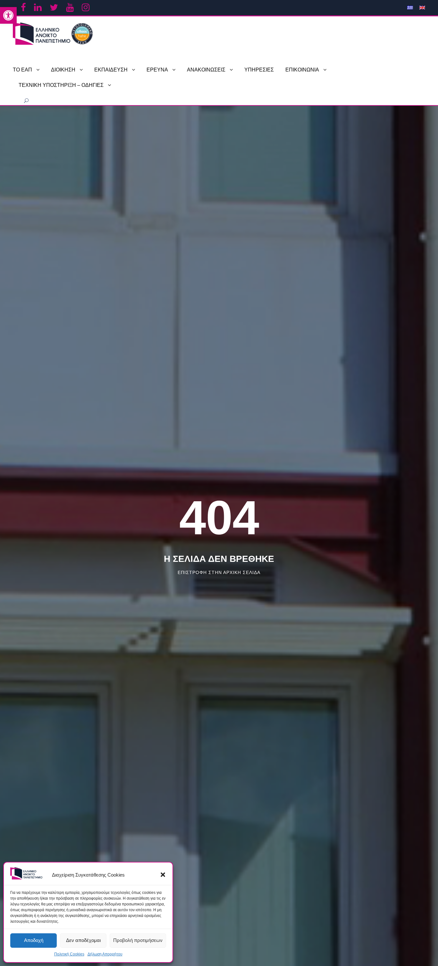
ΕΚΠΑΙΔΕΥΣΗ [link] (111, 69)
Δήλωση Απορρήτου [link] (105, 954)
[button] (163, 874)
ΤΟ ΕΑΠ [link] (22, 69)
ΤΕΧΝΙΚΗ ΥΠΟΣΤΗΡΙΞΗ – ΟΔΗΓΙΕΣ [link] (61, 85)
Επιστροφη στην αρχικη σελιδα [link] (219, 572)
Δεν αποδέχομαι (83, 940)
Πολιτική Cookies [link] (69, 954)
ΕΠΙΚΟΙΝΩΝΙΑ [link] (302, 69)
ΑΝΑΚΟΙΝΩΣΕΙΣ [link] (206, 69)
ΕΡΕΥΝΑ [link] (157, 69)
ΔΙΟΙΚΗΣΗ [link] (63, 69)
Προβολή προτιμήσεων (138, 940)
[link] (8, 15)
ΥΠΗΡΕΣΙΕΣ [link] (259, 69)
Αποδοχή (33, 940)
